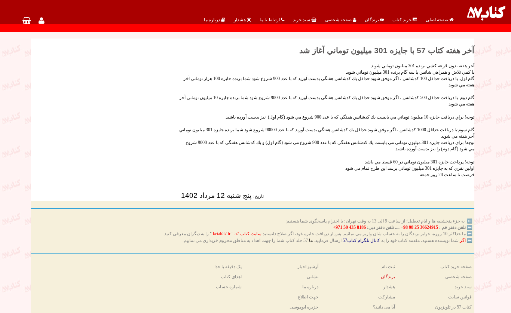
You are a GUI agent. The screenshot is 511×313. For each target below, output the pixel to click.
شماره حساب (229, 286)
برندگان (372, 19)
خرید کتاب (402, 19)
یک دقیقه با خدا (228, 266)
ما (311, 240)
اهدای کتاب (231, 276)
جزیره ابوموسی (304, 307)
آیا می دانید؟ (384, 307)
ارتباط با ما (270, 19)
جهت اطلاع (308, 297)
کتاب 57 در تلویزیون (453, 307)
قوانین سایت (460, 297)
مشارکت (386, 297)
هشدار (240, 19)
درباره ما (212, 19)
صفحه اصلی (437, 19)
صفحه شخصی (339, 19)
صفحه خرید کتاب (456, 266)
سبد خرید (302, 19)
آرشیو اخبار (307, 266)
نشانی (312, 276)
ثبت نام (388, 266)
